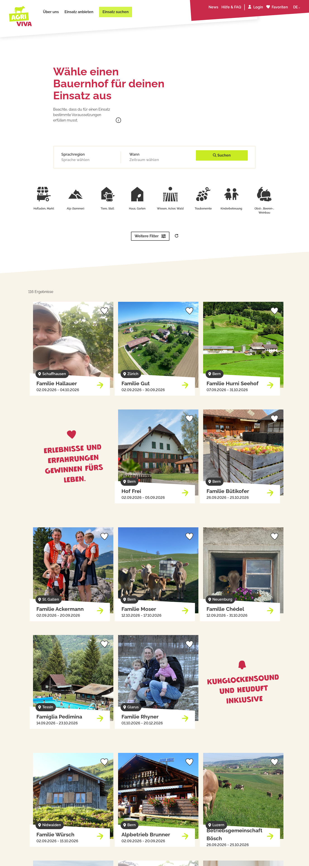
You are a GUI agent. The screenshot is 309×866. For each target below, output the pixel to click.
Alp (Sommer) (75, 208)
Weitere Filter (147, 236)
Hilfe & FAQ (231, 7)
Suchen (223, 155)
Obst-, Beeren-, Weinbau (264, 210)
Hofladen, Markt (43, 208)
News (213, 7)
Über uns (51, 12)
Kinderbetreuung (231, 208)
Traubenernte (203, 208)
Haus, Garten (137, 208)
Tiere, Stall (107, 208)
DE (295, 7)
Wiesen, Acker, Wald (170, 208)
